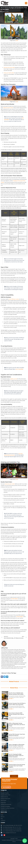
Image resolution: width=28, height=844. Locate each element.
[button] (26, 3)
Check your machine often (9, 72)
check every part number (10, 484)
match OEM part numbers (14, 299)
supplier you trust (13, 378)
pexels (17, 40)
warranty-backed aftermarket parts (13, 454)
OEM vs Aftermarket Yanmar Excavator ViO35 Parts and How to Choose (17, 724)
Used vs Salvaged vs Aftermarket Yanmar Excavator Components (16, 745)
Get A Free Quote (6, 787)
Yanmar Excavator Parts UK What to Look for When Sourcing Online (17, 703)
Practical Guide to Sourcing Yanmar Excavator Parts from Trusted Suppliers (17, 766)
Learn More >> (11, 698)
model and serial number (8, 107)
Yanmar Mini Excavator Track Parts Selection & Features (17, 734)
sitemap (14, 841)
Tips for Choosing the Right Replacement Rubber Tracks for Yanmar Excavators (16, 755)
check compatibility (19, 369)
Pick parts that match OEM (9, 67)
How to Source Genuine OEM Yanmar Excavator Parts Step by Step (16, 714)
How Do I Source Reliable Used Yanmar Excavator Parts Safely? (16, 693)
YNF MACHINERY (14, 598)
